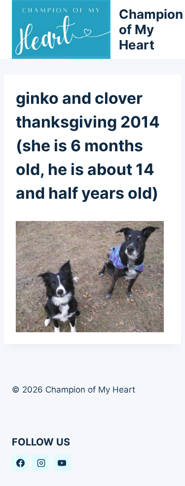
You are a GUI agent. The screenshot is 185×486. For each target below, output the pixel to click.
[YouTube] (62, 462)
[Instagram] (41, 462)
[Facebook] (20, 462)
